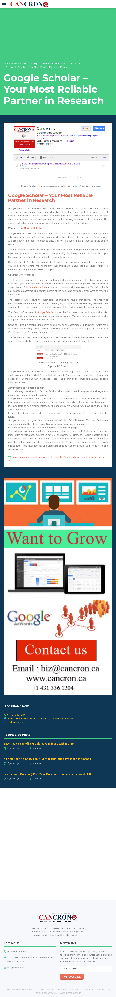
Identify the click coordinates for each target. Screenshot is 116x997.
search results (37, 287)
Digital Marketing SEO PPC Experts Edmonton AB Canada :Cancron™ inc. (43, 63)
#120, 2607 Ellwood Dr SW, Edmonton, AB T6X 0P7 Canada (40, 718)
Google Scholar (33, 228)
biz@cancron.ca (15, 722)
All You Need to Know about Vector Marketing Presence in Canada (47, 759)
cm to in (69, 961)
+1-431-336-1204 (16, 715)
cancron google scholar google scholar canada (37, 457)
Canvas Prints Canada (69, 993)
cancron (37, 748)
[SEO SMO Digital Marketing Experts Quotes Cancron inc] (58, 586)
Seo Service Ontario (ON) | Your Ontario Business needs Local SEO (47, 774)
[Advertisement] (58, 39)
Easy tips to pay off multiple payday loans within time (39, 744)
